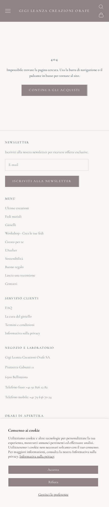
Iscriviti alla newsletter (42, 181)
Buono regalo (14, 267)
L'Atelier (11, 250)
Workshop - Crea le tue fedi (24, 233)
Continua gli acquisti (54, 90)
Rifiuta (53, 482)
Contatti (11, 284)
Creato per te (14, 242)
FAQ (8, 308)
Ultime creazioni (17, 208)
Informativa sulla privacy (37, 456)
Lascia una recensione (20, 275)
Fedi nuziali (13, 216)
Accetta (53, 469)
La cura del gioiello (18, 316)
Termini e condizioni (19, 325)
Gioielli (10, 225)
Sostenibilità (14, 258)
